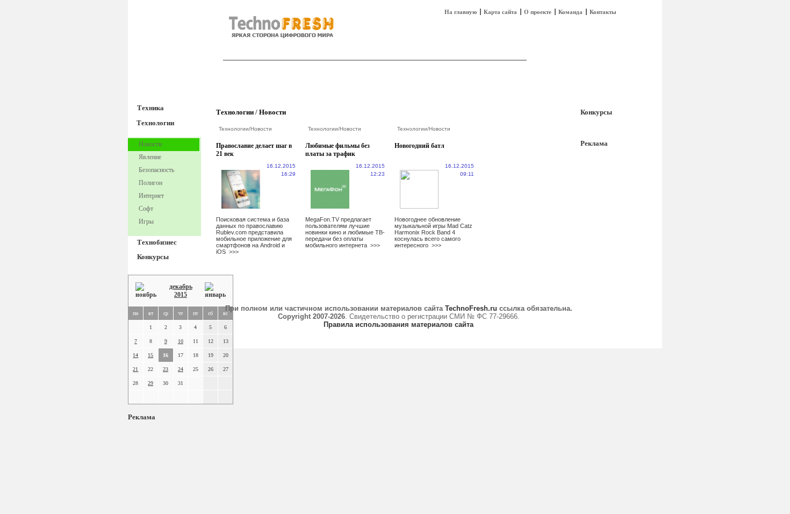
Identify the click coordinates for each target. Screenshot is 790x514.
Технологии (155, 123)
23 (165, 369)
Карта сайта (500, 12)
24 (180, 369)
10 (180, 341)
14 (135, 355)
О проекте (537, 12)
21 (135, 369)
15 (150, 355)
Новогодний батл (419, 145)
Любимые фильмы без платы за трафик (337, 150)
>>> (234, 251)
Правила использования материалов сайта (398, 324)
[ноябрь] (146, 290)
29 (150, 383)
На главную (460, 12)
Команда (570, 12)
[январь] (215, 290)
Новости (272, 112)
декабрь (180, 286)
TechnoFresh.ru (471, 308)
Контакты (603, 12)
